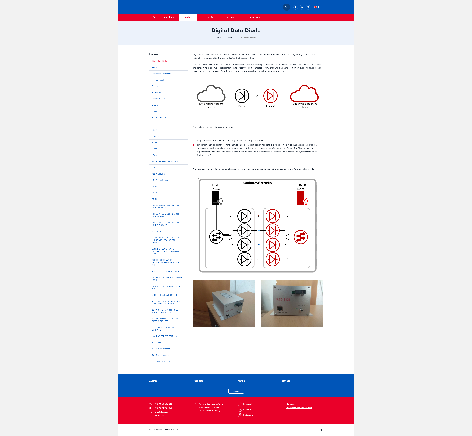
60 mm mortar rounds (161, 361)
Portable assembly (159, 117)
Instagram (248, 415)
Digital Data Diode (159, 61)
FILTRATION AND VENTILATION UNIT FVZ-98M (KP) (165, 215)
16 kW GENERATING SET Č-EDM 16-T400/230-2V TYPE (166, 311)
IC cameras (156, 92)
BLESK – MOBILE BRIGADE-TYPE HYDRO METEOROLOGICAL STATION (166, 240)
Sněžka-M (156, 142)
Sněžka (155, 105)
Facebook (247, 404)
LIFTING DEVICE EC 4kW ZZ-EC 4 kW (166, 287)
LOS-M (154, 124)
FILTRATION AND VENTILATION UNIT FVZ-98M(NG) (165, 206)
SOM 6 (154, 111)
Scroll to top (321, 430)
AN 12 (154, 199)
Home (155, 15)
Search (286, 7)
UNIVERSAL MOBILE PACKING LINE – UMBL (167, 278)
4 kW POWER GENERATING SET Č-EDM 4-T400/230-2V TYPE (167, 302)
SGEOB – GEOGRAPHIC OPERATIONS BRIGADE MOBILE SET (165, 262)
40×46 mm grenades (160, 355)
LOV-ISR (155, 136)
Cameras (155, 86)
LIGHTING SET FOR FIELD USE (165, 336)
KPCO (154, 155)
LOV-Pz (155, 130)
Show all (236, 391)
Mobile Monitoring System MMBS (165, 161)
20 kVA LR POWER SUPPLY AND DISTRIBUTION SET (166, 320)
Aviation (155, 67)
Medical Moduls (158, 80)
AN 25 (154, 193)
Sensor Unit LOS (158, 98)
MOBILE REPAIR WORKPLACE (165, 295)
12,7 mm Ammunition (161, 348)
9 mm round (157, 342)
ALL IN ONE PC (158, 174)
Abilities (168, 17)
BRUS (154, 167)
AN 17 (154, 186)
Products (188, 17)
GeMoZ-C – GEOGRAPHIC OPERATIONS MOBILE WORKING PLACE (166, 251)
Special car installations (161, 73)
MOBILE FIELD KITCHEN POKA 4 (165, 271)
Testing (210, 17)
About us (253, 17)
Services (230, 17)
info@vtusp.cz (161, 412)
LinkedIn (247, 409)
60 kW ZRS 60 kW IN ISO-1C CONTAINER (164, 328)
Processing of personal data (299, 407)
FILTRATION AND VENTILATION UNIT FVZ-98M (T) (165, 224)
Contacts (290, 404)
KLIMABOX (156, 231)
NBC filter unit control (160, 180)
